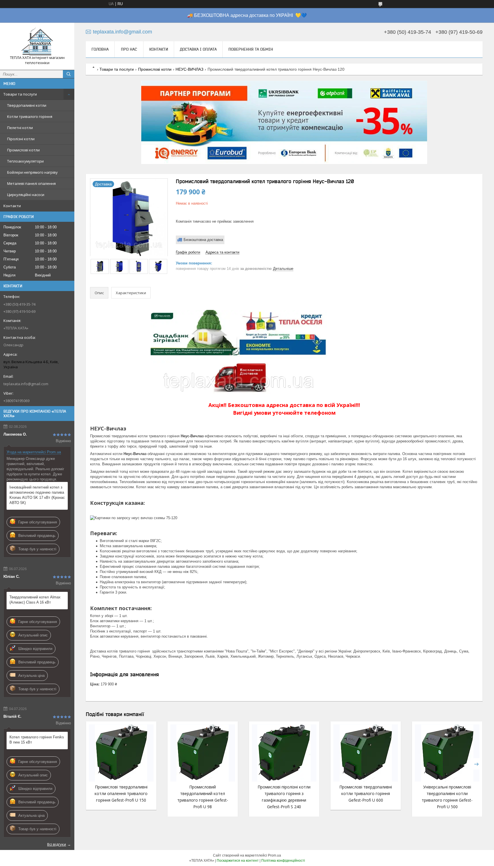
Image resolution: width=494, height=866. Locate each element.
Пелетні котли (20, 127)
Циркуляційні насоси (25, 194)
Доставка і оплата (198, 49)
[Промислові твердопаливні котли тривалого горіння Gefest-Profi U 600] (365, 753)
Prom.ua (274, 855)
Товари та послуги (20, 94)
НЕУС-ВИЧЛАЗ (189, 69)
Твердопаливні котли (26, 105)
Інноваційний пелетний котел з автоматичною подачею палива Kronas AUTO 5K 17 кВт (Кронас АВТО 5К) (37, 495)
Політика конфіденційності (283, 861)
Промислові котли (23, 150)
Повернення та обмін (250, 49)
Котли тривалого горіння (29, 116)
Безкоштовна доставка (203, 240)
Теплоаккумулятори (25, 161)
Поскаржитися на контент (238, 861)
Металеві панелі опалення (31, 183)
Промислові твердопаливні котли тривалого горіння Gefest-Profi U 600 (365, 793)
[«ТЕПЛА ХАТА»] (37, 41)
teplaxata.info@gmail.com (25, 383)
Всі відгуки (56, 844)
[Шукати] (68, 74)
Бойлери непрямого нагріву (32, 172)
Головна (100, 49)
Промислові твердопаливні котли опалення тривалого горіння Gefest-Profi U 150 (121, 793)
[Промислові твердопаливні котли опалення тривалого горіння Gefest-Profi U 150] (121, 753)
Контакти (12, 205)
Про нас (129, 49)
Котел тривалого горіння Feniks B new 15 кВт (36, 739)
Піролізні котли (21, 138)
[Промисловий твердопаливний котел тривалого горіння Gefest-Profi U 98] (202, 753)
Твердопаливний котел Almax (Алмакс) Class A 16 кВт (35, 599)
